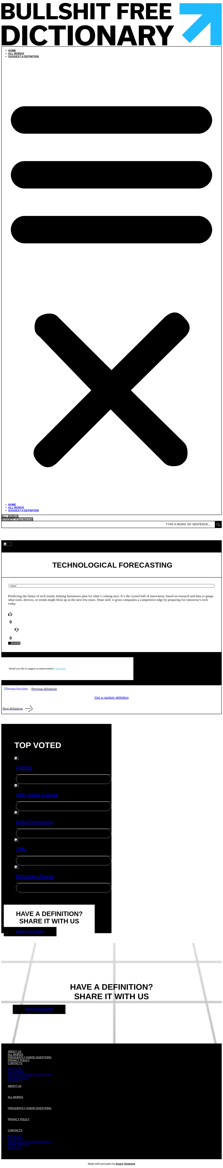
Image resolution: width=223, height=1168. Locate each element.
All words (16, 53)
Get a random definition (112, 697)
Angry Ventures (125, 1163)
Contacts (15, 1063)
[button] (111, 281)
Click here (60, 668)
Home (12, 50)
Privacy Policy (19, 1060)
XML (21, 849)
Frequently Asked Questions (29, 1057)
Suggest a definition (23, 56)
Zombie (24, 767)
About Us (14, 1051)
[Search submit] (218, 524)
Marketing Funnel (35, 876)
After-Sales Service (37, 794)
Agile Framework (34, 821)
